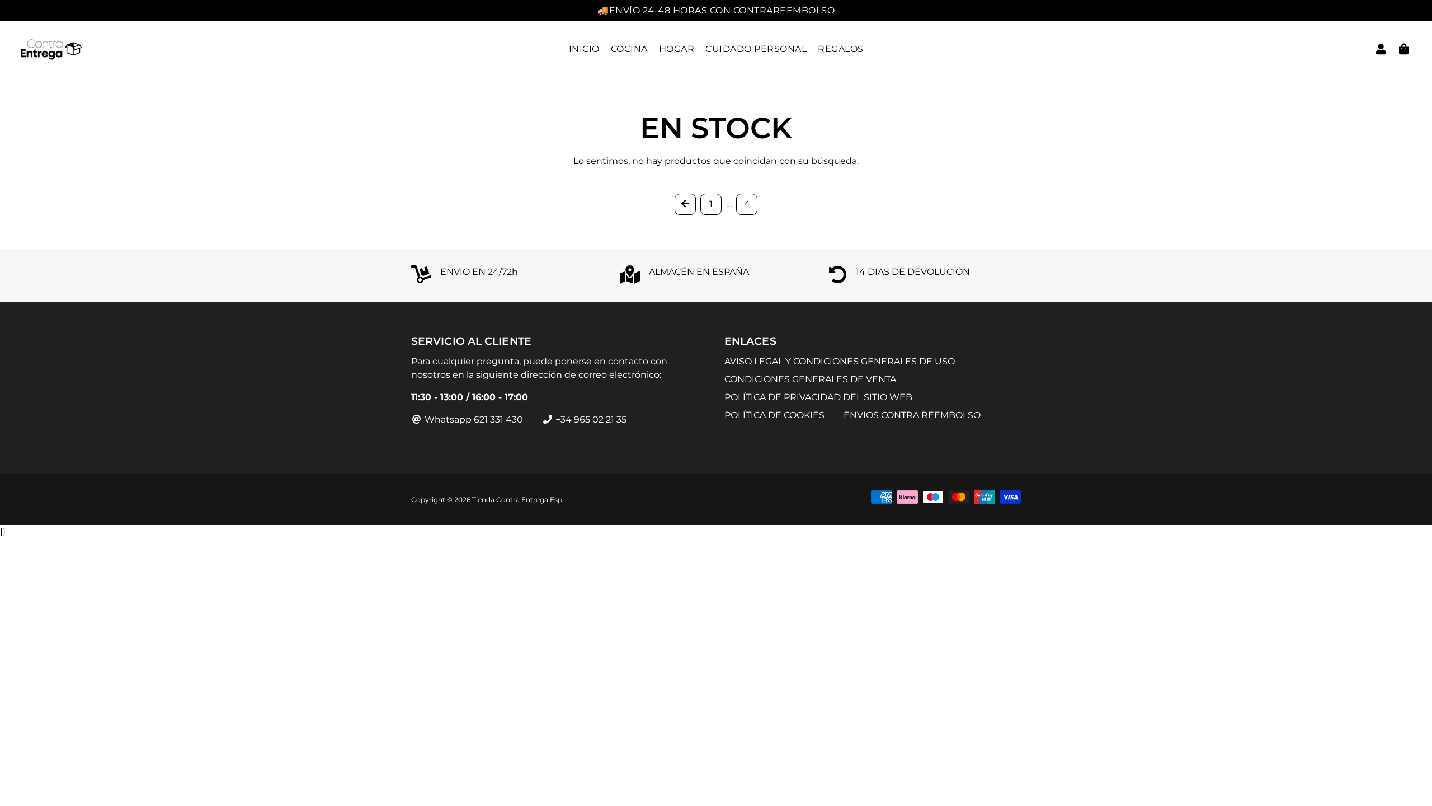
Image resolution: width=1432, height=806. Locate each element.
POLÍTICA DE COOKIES (774, 415)
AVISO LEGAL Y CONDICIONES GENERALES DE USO (839, 361)
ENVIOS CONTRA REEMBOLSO (912, 415)
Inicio (584, 49)
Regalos (841, 49)
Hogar (677, 49)
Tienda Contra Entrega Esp (517, 499)
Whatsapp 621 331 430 (472, 419)
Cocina (629, 49)
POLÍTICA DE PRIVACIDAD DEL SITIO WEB (818, 397)
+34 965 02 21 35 (589, 419)
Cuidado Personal (756, 49)
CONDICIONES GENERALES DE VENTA (810, 379)
